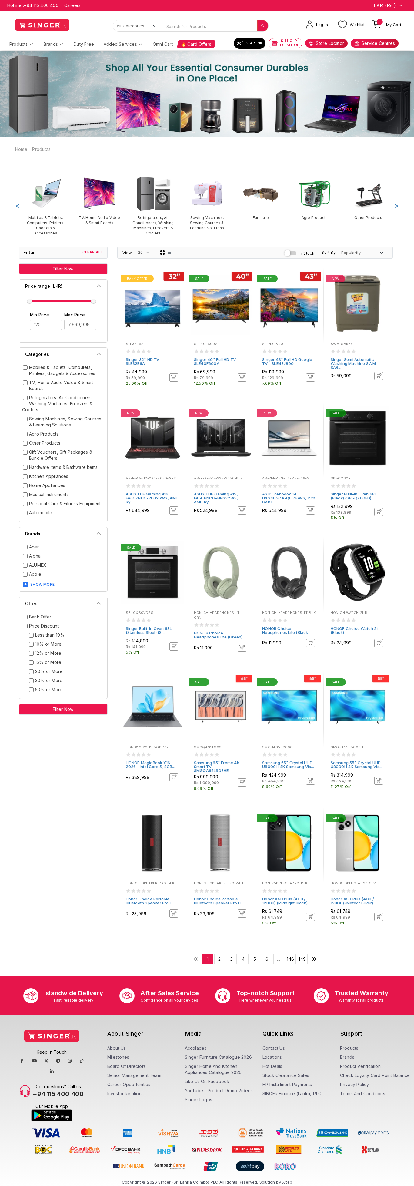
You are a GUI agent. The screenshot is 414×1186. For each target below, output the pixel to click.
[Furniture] (261, 198)
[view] (178, 296)
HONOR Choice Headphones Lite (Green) (218, 635)
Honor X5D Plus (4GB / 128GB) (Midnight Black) (285, 900)
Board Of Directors (126, 1066)
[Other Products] (368, 198)
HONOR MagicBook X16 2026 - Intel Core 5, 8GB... (150, 764)
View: (127, 252)
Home (21, 149)
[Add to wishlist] (178, 279)
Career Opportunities (129, 1084)
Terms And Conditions (362, 1093)
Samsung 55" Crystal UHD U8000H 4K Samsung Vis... (356, 764)
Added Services (120, 44)
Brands (51, 44)
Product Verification (360, 1066)
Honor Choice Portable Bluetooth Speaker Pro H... (150, 900)
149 (302, 959)
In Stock (307, 253)
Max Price (74, 314)
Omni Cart (163, 44)
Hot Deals (272, 1066)
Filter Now (63, 268)
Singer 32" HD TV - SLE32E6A (144, 361)
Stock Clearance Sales (285, 1075)
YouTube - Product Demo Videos (219, 1090)
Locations (272, 1057)
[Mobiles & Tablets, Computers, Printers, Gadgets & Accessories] (45, 206)
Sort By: (329, 252)
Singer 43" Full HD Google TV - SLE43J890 (287, 361)
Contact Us (273, 1048)
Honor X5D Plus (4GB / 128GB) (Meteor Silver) (352, 900)
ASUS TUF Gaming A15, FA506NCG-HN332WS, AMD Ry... (216, 498)
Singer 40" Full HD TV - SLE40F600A (216, 361)
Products (18, 44)
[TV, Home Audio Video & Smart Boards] (99, 200)
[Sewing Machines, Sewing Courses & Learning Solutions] (207, 203)
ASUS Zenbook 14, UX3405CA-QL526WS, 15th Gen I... (288, 498)
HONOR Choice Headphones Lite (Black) (285, 630)
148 (290, 959)
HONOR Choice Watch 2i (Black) (354, 630)
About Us (116, 1048)
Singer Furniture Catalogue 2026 (218, 1057)
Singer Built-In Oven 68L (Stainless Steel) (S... (149, 630)
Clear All (92, 252)
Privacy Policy (354, 1084)
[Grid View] (162, 252)
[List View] (169, 252)
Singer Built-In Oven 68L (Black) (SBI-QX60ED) (354, 496)
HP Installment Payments (287, 1084)
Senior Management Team (134, 1075)
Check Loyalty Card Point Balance (375, 1075)
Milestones (118, 1057)
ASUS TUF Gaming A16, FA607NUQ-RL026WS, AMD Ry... (152, 498)
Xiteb (287, 1182)
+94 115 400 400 (41, 5)
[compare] (178, 287)
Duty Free (84, 44)
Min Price (39, 314)
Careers (72, 5)
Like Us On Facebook (207, 1081)
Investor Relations (125, 1093)
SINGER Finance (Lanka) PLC (291, 1093)
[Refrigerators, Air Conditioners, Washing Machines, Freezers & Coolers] (153, 206)
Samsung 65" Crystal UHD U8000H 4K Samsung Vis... (288, 764)
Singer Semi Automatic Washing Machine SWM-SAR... (354, 363)
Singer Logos (198, 1099)
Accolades (196, 1048)
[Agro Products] (314, 198)
